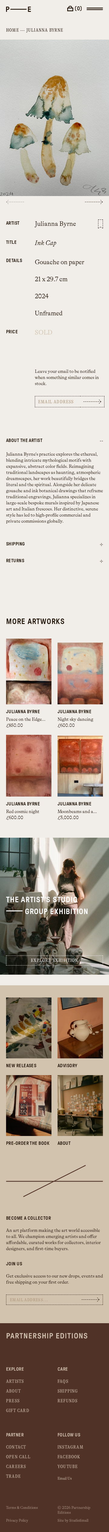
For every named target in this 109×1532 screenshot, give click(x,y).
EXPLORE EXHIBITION (54, 960)
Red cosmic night (22, 811)
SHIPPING (68, 1391)
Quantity (11, 328)
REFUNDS (68, 1401)
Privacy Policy (17, 1520)
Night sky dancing (75, 719)
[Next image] (94, 202)
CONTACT (16, 1447)
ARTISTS (15, 1381)
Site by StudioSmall (73, 1520)
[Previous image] (15, 202)
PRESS (13, 1401)
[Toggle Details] (101, 545)
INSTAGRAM (71, 1447)
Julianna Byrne (45, 30)
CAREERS (16, 1466)
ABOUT (13, 1391)
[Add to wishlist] (100, 224)
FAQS (63, 1381)
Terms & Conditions (22, 1508)
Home (12, 30)
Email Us (65, 1478)
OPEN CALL (18, 1457)
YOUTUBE (68, 1466)
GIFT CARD (17, 1410)
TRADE (13, 1476)
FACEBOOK (69, 1457)
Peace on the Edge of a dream (35, 719)
